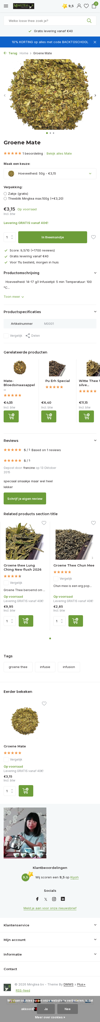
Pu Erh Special (57, 381)
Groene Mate (15, 746)
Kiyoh (74, 877)
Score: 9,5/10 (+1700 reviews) (32, 250)
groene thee (18, 667)
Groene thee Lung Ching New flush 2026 (23, 567)
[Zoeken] (90, 20)
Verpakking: (13, 187)
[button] (47, 133)
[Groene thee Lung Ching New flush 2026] (25, 541)
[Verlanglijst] (86, 6)
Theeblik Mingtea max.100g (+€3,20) (35, 198)
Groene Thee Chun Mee (73, 565)
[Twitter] (45, 899)
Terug (12, 53)
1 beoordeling (33, 153)
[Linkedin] (63, 899)
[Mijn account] (79, 6)
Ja (46, 1009)
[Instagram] (54, 899)
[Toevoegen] (11, 416)
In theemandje (53, 237)
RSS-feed (23, 990)
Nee (68, 1009)
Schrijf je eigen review (24, 499)
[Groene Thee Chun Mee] (74, 541)
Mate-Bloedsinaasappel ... (19, 385)
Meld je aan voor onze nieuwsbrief (50, 908)
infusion (69, 667)
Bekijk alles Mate (59, 153)
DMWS (69, 984)
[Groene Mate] (25, 721)
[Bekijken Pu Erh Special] (57, 369)
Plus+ (81, 984)
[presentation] (5, 95)
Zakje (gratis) (18, 193)
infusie (45, 667)
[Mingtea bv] (25, 6)
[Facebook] (37, 899)
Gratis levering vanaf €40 (29, 256)
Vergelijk (16, 335)
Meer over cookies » (50, 1017)
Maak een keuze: (17, 164)
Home (24, 53)
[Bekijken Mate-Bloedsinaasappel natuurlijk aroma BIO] (20, 369)
